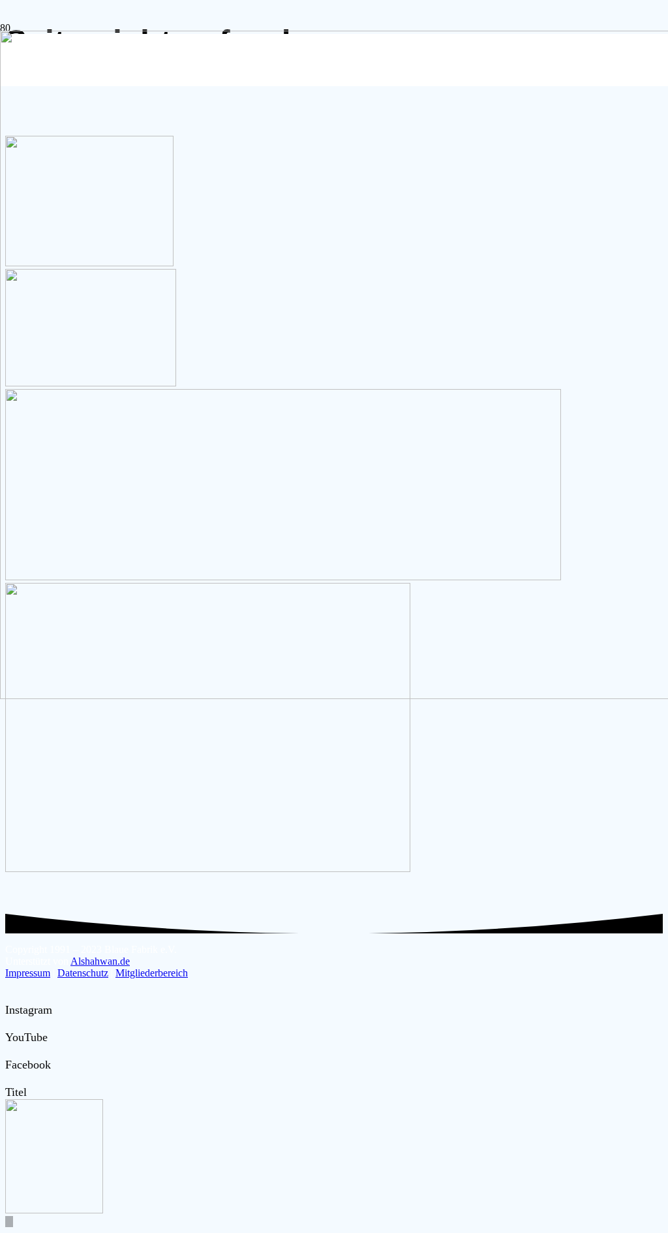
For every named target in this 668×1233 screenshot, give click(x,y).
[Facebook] (9, 1050)
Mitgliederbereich (151, 972)
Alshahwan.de (100, 961)
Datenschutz (82, 972)
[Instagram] (9, 996)
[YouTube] (9, 1023)
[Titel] (9, 1078)
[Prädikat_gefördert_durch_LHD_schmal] (207, 868)
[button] (9, 1221)
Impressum (27, 972)
